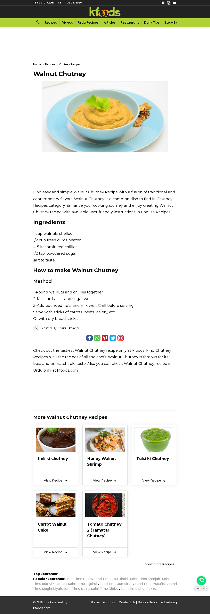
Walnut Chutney (90, 350)
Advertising (169, 602)
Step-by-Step (175, 22)
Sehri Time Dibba (104, 588)
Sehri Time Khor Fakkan (140, 588)
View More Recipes (159, 564)
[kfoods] (105, 12)
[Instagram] (169, 3)
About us (109, 602)
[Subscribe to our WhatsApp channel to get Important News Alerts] (201, 580)
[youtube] (174, 3)
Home (95, 602)
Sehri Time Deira (76, 588)
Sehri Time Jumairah (116, 583)
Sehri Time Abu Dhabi (111, 578)
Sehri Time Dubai (78, 578)
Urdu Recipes (88, 22)
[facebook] (163, 3)
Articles (110, 22)
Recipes (51, 22)
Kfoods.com (41, 608)
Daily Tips (152, 22)
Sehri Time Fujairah (83, 583)
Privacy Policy (148, 602)
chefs (101, 357)
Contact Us (127, 602)
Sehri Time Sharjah (145, 578)
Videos (67, 22)
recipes (72, 357)
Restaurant (130, 22)
